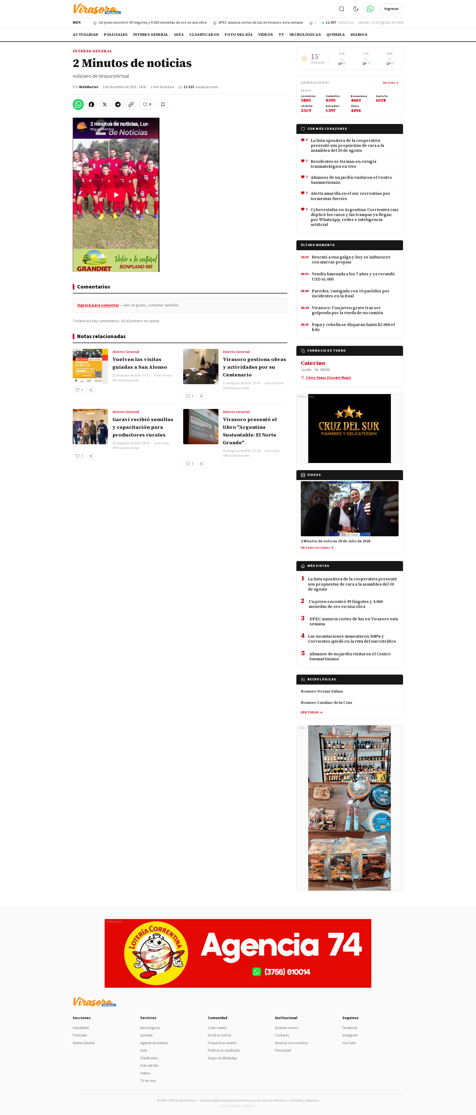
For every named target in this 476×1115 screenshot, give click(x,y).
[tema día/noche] (356, 9)
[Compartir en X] (104, 104)
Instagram (350, 1035)
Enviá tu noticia (219, 1035)
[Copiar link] (131, 104)
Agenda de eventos (154, 1043)
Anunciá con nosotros (291, 1043)
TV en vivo (148, 1080)
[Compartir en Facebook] (91, 104)
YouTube (349, 1043)
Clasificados (204, 34)
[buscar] (342, 9)
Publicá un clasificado (224, 1050)
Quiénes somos (286, 1027)
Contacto (282, 1035)
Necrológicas (305, 34)
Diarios (359, 34)
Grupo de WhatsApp (222, 1058)
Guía (179, 34)
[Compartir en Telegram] (117, 104)
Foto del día (239, 34)
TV (281, 34)
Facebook (349, 1027)
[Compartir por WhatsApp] (78, 104)
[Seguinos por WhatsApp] (370, 9)
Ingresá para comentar (98, 305)
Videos (265, 34)
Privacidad (283, 1050)
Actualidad (85, 34)
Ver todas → (312, 712)
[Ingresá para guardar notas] (162, 104)
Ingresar (391, 9)
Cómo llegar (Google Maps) (328, 377)
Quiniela (335, 34)
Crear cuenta (217, 1027)
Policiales (116, 34)
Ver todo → (391, 83)
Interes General (151, 34)
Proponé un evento (222, 1043)
